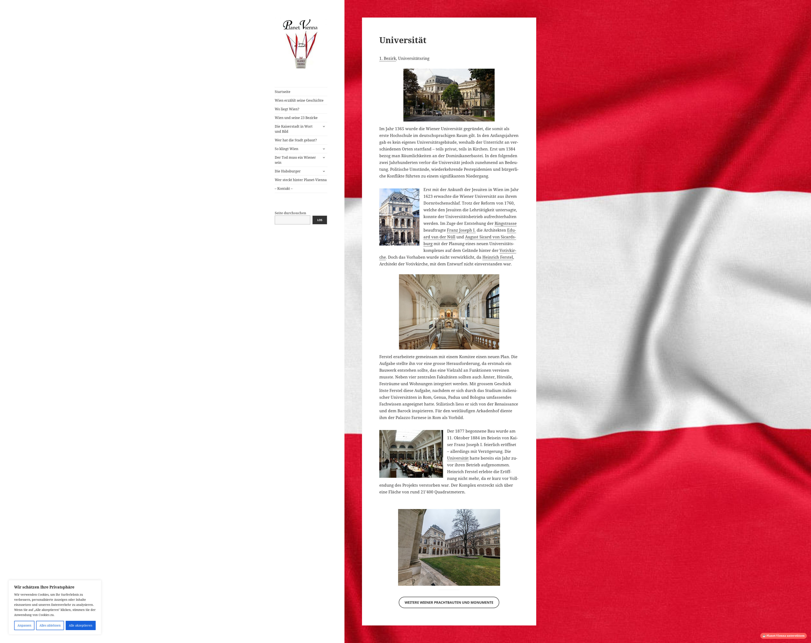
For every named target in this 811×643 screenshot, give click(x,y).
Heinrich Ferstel (497, 257)
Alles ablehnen (50, 625)
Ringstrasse (506, 223)
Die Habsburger (288, 171)
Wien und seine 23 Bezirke (296, 117)
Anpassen (24, 625)
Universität (458, 458)
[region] (54, 607)
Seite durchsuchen (290, 213)
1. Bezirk (387, 58)
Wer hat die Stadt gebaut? (296, 140)
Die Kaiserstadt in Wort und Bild (294, 129)
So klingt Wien (286, 148)
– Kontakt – (284, 188)
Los (319, 220)
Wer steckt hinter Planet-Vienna (301, 179)
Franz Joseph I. (461, 230)
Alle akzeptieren (80, 625)
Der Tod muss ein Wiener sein (295, 160)
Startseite (282, 91)
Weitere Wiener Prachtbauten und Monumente (449, 602)
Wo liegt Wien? (287, 109)
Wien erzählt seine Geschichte (299, 100)
